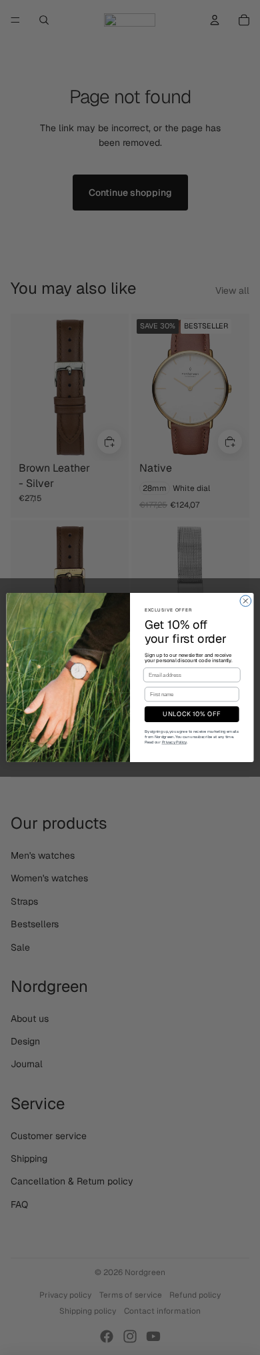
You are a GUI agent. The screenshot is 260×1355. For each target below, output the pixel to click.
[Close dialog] (245, 601)
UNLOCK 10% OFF (192, 714)
